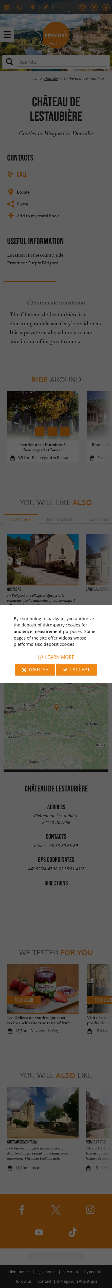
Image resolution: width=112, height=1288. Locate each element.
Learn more (59, 657)
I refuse (38, 669)
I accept (80, 669)
